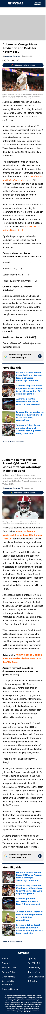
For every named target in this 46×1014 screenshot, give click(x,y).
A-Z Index (32, 981)
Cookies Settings (10, 989)
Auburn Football (16, 941)
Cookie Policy (8, 976)
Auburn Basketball (17, 442)
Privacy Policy (8, 972)
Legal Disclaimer (36, 976)
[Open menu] (3, 3)
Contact (6, 963)
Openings (32, 958)
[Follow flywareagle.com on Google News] (40, 356)
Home (4, 442)
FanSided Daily (9, 967)
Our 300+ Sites (35, 963)
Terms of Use (34, 972)
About (5, 958)
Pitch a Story (34, 967)
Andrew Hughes (12, 56)
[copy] (17, 60)
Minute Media (14, 995)
